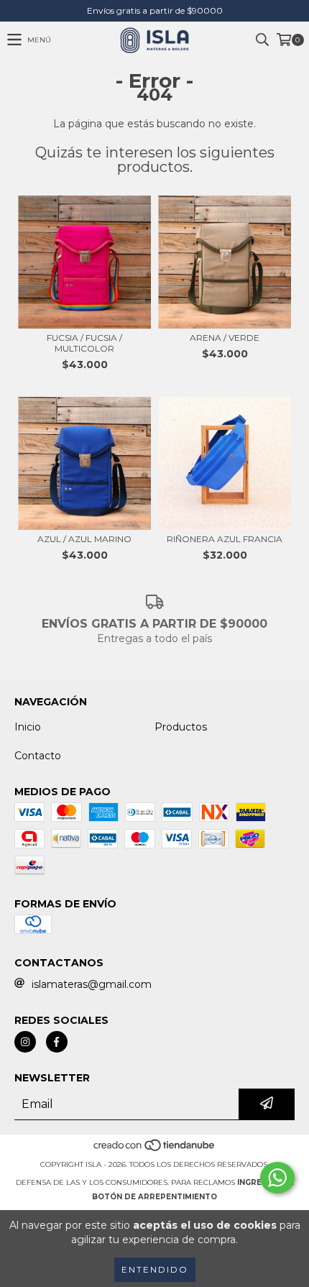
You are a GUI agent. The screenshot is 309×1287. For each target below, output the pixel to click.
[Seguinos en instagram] (25, 1042)
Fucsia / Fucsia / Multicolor (84, 343)
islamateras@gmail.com (92, 984)
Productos (180, 726)
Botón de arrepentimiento (154, 1196)
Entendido (154, 1269)
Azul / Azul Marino (84, 538)
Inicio (27, 726)
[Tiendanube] (155, 1150)
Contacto (37, 755)
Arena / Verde (224, 337)
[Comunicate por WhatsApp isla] (277, 1178)
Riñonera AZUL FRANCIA (224, 538)
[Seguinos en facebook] (57, 1042)
